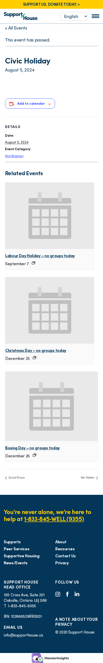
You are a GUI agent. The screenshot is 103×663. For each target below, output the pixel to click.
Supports (12, 541)
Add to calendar (31, 103)
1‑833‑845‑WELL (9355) (54, 519)
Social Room (16, 477)
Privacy (61, 562)
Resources (65, 548)
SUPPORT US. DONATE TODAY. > (51, 4)
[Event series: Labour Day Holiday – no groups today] (33, 262)
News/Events (16, 562)
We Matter (88, 477)
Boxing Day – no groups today (32, 447)
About (60, 541)
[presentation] (49, 215)
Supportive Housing (22, 555)
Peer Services (16, 548)
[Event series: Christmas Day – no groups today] (34, 357)
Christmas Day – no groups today (35, 350)
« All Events (16, 28)
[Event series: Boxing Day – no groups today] (34, 455)
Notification (14, 156)
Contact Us (65, 555)
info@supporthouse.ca (23, 635)
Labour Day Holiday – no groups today (40, 255)
